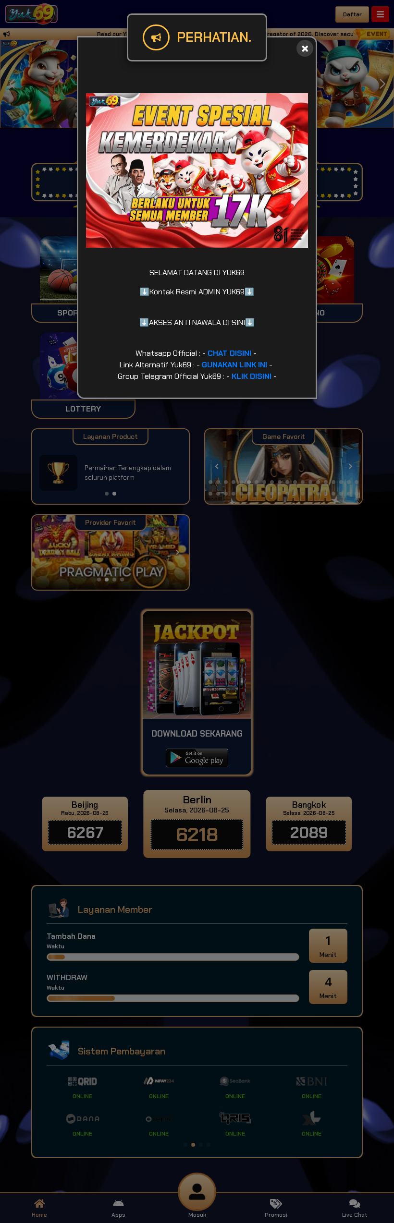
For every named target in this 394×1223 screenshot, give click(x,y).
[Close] (304, 48)
